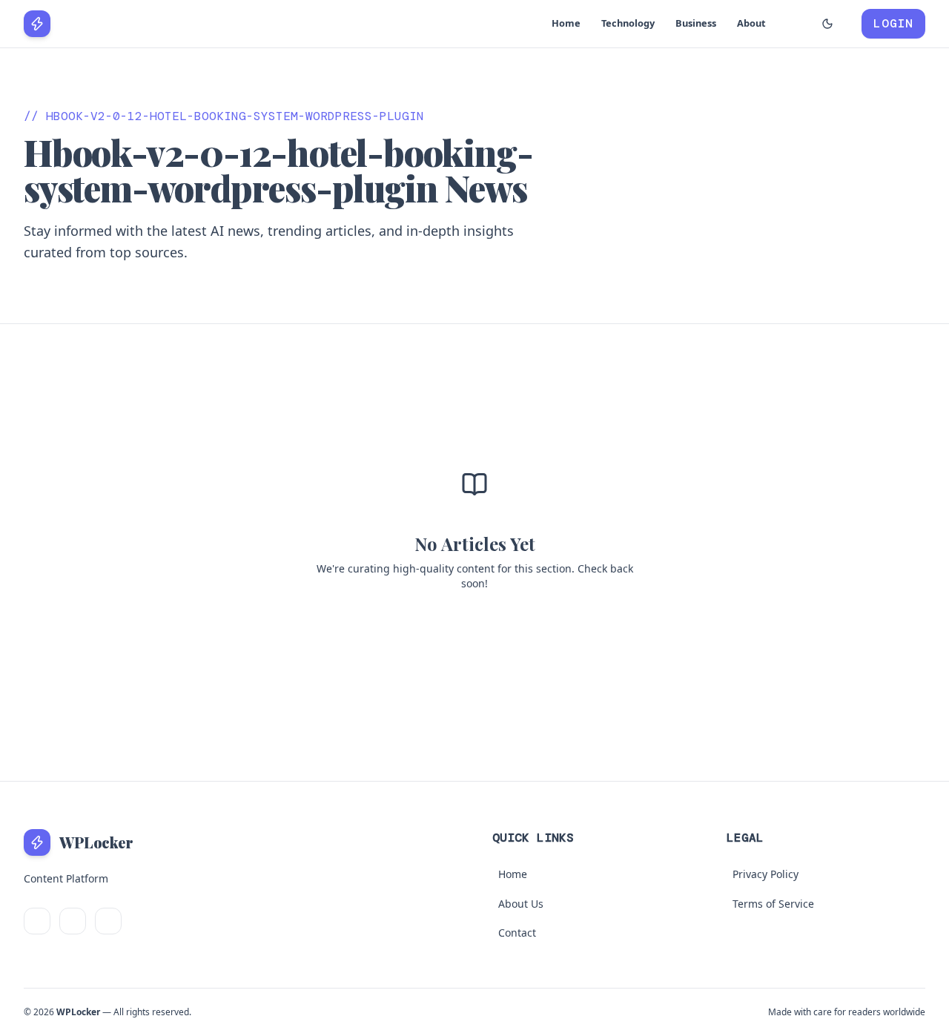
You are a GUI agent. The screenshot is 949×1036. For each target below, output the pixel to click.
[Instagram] (108, 921)
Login (893, 23)
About (751, 23)
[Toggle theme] (827, 23)
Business (695, 23)
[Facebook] (72, 921)
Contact (517, 933)
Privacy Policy (765, 874)
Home (566, 23)
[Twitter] (37, 921)
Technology (628, 23)
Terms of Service (773, 904)
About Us (520, 904)
